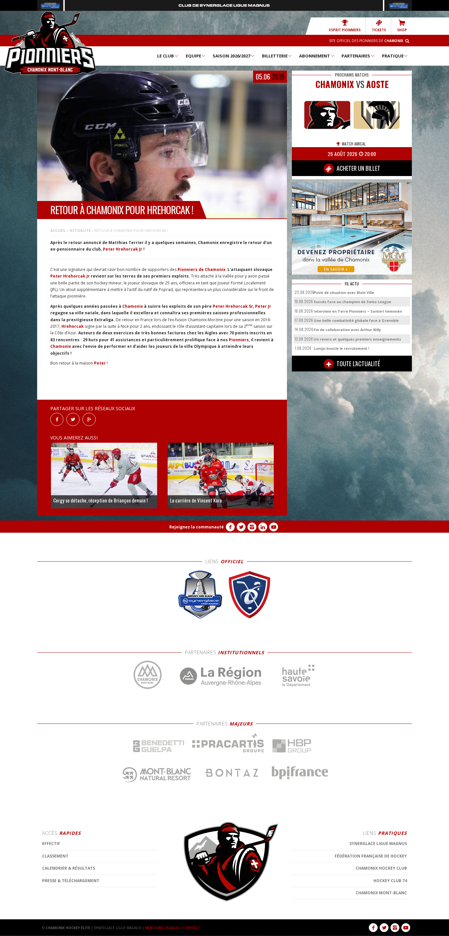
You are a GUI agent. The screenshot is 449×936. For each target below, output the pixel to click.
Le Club (165, 56)
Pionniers (239, 340)
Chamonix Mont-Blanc (381, 893)
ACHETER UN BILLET (357, 168)
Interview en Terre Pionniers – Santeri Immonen (358, 311)
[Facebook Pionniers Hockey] (230, 527)
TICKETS (379, 30)
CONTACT (191, 927)
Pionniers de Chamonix (201, 269)
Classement (55, 856)
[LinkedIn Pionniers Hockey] (262, 527)
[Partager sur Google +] (89, 419)
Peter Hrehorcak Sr (233, 306)
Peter (100, 363)
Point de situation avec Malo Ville (344, 292)
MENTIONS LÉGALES (162, 927)
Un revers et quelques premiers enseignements (357, 339)
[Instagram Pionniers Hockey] (252, 527)
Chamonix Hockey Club (381, 868)
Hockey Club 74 (390, 880)
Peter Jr (263, 306)
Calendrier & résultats (68, 868)
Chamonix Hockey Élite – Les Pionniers (50, 43)
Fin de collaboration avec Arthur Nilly (347, 329)
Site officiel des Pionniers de (366, 40)
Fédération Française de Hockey (371, 856)
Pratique (393, 56)
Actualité (80, 230)
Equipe (193, 56)
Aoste (377, 84)
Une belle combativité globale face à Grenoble (356, 320)
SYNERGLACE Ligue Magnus (378, 843)
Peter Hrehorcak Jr (122, 249)
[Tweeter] (73, 419)
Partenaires (356, 56)
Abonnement (314, 56)
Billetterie (275, 56)
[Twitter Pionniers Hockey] (241, 527)
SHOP (402, 30)
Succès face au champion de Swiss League (352, 301)
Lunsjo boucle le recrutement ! (341, 348)
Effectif (51, 843)
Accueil (58, 230)
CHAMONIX (335, 84)
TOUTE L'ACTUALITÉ (357, 363)
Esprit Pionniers (345, 30)
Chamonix (132, 306)
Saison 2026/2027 (231, 56)
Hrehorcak (72, 326)
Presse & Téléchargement (70, 880)
